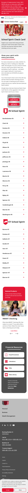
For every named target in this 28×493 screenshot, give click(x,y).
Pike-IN (5, 190)
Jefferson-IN (6, 157)
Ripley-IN (5, 195)
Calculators (12, 361)
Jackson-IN (6, 152)
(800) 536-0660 (6, 445)
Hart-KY (5, 248)
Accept (7, 490)
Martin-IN (6, 176)
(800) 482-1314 (17, 439)
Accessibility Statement (7, 472)
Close (20, 490)
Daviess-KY (6, 234)
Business (4, 412)
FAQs (10, 368)
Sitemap (4, 476)
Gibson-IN (6, 147)
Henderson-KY (7, 253)
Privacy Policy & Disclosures (8, 469)
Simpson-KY (6, 268)
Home (3, 457)
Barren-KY (6, 229)
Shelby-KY (6, 263)
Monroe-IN (6, 181)
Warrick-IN (6, 210)
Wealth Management (8, 416)
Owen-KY (5, 258)
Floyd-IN (5, 142)
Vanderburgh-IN (8, 205)
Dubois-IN (6, 138)
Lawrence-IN (7, 171)
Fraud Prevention (14, 355)
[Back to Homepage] (5, 404)
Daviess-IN (6, 128)
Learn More (14, 331)
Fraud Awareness (6, 466)
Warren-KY (6, 277)
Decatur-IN (6, 133)
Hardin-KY (6, 244)
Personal (4, 409)
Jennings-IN (6, 162)
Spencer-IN (6, 200)
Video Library (13, 374)
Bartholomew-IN (8, 118)
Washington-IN (7, 214)
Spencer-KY (6, 272)
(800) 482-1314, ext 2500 (9, 450)
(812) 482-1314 (6, 439)
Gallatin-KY (6, 239)
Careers (4, 460)
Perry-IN (5, 186)
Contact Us (4, 463)
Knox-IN (5, 166)
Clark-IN (5, 123)
